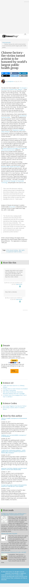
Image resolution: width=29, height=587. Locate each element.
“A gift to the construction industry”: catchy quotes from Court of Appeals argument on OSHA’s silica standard (13, 451)
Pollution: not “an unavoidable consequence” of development (14, 435)
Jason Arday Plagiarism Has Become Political (14, 406)
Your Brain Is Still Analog (9, 390)
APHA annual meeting (12, 250)
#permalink (19, 284)
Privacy (3, 573)
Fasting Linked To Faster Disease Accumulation (15, 389)
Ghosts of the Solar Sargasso (9, 533)
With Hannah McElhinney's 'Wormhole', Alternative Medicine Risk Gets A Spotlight (14, 392)
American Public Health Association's (10, 166)
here (11, 207)
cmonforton (11, 81)
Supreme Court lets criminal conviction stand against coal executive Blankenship (14, 469)
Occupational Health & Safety (14, 251)
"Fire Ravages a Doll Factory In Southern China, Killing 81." (14, 88)
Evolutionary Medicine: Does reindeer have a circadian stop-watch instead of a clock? (13, 514)
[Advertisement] (14, 17)
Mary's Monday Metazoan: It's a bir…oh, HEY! (13, 552)
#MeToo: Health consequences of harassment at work (14, 419)
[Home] (10, 36)
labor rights (22, 250)
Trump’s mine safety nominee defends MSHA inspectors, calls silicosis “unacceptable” (14, 485)
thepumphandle (6, 42)
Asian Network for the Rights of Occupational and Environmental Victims (14, 149)
